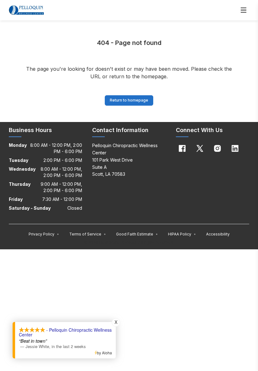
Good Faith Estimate (137, 234)
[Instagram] (217, 148)
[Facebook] (182, 148)
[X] (200, 148)
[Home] (26, 10)
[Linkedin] (235, 148)
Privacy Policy (44, 234)
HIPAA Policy (182, 234)
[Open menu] (243, 10)
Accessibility (218, 234)
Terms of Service (87, 234)
